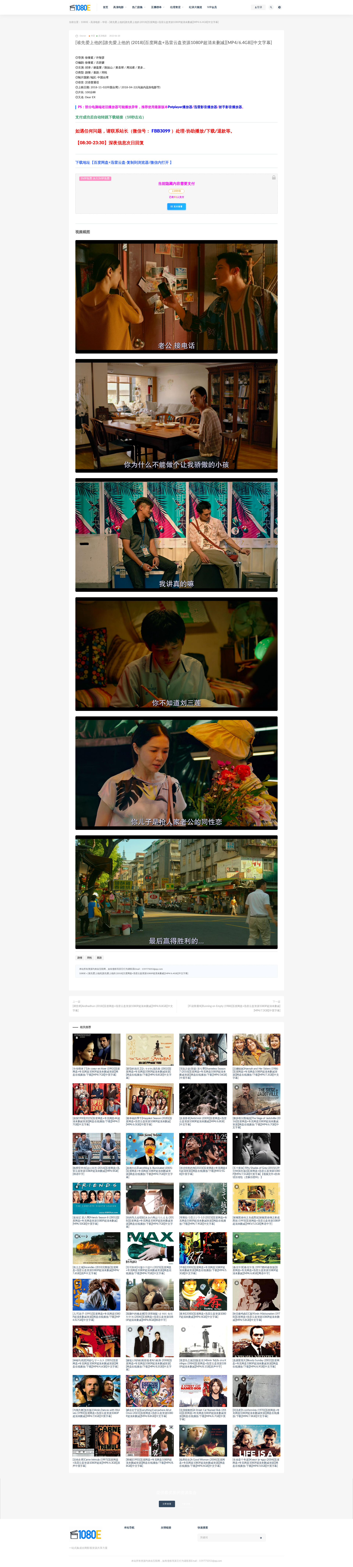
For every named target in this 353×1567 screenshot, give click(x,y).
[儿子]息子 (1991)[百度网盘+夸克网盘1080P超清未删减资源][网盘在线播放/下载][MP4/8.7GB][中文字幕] (96, 1317)
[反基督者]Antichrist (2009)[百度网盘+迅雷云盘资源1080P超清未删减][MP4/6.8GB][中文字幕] (203, 1121)
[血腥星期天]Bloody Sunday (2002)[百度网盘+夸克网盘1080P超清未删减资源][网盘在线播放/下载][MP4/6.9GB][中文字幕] (256, 1363)
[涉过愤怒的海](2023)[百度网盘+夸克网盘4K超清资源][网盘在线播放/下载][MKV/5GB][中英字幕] (203, 1171)
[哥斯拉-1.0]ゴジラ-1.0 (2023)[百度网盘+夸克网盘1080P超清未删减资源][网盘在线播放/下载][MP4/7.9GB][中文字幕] (203, 1220)
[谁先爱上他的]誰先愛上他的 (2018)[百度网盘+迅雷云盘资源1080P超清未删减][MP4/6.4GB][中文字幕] (138, 973)
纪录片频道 (195, 7)
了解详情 (185, 1504)
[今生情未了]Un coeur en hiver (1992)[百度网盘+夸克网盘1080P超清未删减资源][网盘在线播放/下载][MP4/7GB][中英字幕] (96, 1072)
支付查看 (178, 206)
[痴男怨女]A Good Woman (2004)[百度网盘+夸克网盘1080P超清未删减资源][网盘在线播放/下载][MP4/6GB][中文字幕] (202, 1463)
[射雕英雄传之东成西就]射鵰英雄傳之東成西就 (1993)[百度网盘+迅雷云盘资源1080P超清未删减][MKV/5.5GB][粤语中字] (256, 1220)
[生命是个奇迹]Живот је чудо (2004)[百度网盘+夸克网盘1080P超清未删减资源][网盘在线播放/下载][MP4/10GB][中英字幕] (256, 1463)
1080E (84, 22)
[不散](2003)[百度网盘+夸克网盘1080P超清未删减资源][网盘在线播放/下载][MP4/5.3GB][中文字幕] (203, 1270)
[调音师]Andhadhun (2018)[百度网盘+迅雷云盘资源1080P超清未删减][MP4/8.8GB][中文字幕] (123, 1008)
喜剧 (99, 958)
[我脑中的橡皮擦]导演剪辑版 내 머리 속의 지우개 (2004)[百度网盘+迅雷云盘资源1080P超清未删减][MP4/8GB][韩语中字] (149, 1317)
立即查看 (167, 1504)
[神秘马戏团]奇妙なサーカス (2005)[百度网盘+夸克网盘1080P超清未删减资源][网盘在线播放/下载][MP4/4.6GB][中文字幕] (95, 1363)
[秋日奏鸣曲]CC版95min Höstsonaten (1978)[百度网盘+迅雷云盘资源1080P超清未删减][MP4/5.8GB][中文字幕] (256, 1317)
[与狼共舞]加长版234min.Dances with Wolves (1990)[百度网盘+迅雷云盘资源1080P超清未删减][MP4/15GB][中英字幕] (96, 1413)
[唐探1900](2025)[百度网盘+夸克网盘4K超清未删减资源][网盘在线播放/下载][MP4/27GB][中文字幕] (96, 1121)
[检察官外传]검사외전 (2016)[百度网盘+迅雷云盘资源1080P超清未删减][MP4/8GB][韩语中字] (96, 1171)
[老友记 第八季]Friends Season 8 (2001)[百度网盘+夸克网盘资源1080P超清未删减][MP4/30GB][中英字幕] (96, 1220)
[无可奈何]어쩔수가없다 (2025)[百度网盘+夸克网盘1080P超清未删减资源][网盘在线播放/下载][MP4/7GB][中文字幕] (149, 1270)
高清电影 (95, 22)
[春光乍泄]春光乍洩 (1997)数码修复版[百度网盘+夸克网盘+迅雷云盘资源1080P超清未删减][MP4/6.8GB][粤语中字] (255, 1270)
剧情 (79, 958)
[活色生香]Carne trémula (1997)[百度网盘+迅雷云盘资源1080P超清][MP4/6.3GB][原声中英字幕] (96, 1463)
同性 (89, 958)
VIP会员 (212, 7)
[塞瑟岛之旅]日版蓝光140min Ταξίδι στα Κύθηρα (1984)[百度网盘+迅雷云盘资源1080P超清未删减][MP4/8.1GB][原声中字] (202, 1363)
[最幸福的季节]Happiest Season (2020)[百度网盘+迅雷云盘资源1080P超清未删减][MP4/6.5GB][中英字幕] (149, 1121)
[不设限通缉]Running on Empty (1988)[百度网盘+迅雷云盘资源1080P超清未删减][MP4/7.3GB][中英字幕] (234, 1008)
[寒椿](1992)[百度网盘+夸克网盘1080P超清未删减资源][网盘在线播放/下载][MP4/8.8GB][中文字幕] (150, 1463)
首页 (105, 7)
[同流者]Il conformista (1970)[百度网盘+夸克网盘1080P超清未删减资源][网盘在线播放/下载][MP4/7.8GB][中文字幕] (256, 1413)
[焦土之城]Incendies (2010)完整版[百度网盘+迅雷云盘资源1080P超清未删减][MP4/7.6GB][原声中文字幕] (96, 1270)
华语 (104, 22)
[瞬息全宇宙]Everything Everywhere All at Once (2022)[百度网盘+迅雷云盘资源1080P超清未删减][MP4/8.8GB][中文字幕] (149, 1413)
